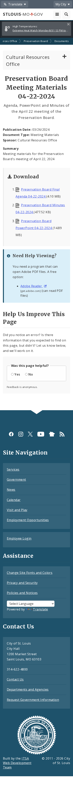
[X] (30, 434)
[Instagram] (20, 434)
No (30, 374)
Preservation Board (36, 41)
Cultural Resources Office (27, 60)
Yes (17, 374)
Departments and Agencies (28, 689)
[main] (36, 224)
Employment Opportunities (28, 520)
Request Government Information (33, 700)
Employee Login (19, 538)
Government (16, 479)
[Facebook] (11, 434)
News (11, 489)
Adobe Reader (31, 286)
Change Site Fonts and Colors (29, 573)
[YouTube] (40, 434)
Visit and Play (17, 510)
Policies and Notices (22, 593)
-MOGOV (23, 14)
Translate (40, 609)
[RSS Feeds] (62, 434)
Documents (62, 41)
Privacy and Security (22, 583)
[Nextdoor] (52, 434)
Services (13, 469)
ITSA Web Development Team (17, 762)
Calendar (14, 500)
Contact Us (15, 679)
